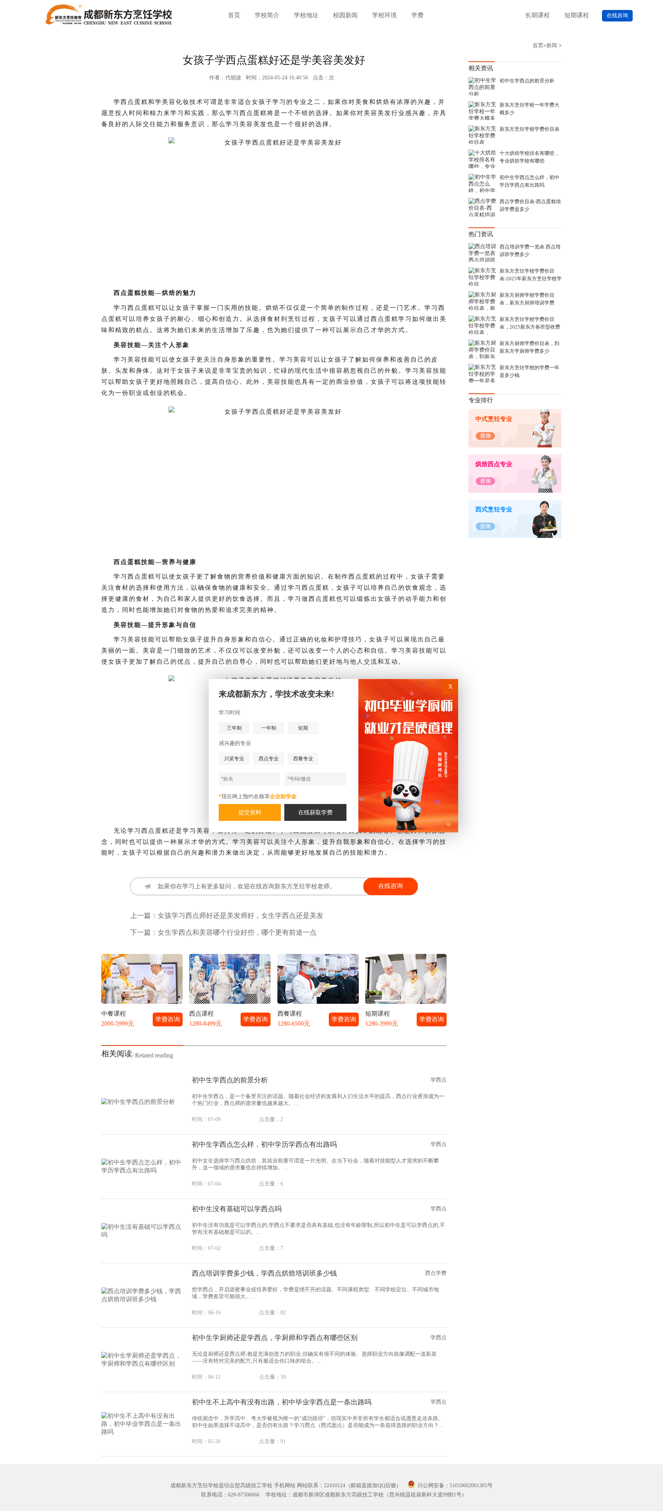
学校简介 (267, 15)
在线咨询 (617, 15)
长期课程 (537, 15)
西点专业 (269, 758)
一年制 (268, 728)
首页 (234, 15)
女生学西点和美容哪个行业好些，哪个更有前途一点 (237, 932)
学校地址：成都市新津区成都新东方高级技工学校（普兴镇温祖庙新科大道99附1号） (366, 1495)
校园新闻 (345, 15)
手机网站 (284, 1485)
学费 (417, 15)
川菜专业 (234, 758)
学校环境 (384, 15)
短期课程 (576, 15)
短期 (303, 728)
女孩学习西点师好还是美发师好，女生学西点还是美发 (240, 915)
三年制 (234, 728)
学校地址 (306, 15)
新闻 (551, 45)
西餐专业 (303, 758)
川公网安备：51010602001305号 (454, 1485)
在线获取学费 (315, 812)
